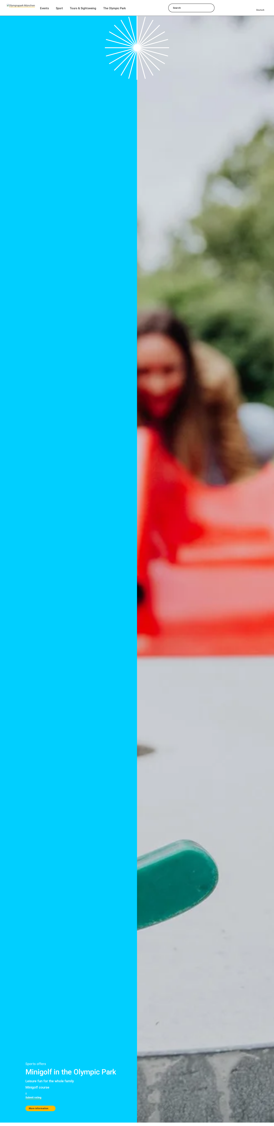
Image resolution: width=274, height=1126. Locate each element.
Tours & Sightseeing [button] (83, 8)
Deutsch (260, 10)
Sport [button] (59, 8)
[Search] (209, 8)
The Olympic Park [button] (114, 8)
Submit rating (33, 1097)
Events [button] (44, 8)
